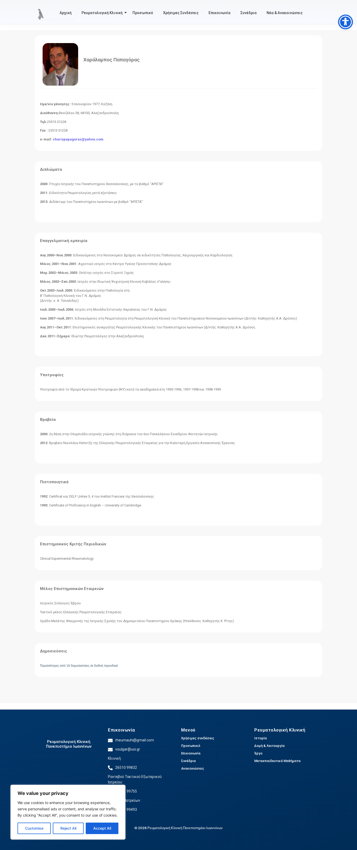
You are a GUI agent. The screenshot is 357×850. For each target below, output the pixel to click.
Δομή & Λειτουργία (269, 746)
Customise (34, 828)
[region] (67, 812)
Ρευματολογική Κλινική (102, 13)
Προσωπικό (143, 13)
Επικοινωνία (220, 13)
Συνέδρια (248, 13)
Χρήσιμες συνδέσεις (197, 738)
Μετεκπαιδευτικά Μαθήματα (277, 761)
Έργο (258, 753)
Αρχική (66, 13)
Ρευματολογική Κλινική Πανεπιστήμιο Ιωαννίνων (68, 744)
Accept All (102, 828)
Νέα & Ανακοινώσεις (285, 13)
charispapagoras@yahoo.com (78, 139)
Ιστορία (260, 738)
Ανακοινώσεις (192, 768)
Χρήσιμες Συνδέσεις (181, 13)
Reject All (68, 828)
